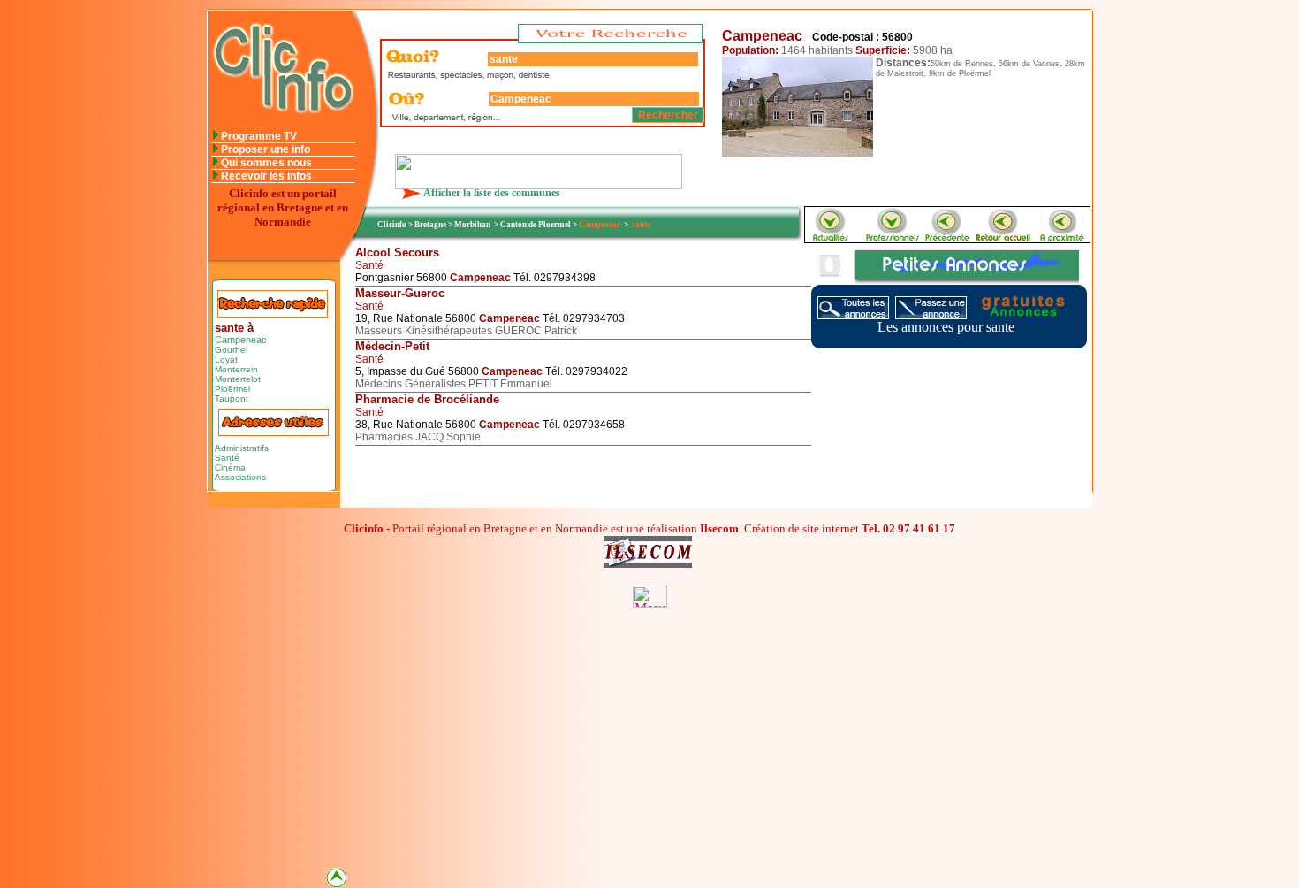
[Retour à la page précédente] (948, 237)
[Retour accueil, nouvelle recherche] (281, 125)
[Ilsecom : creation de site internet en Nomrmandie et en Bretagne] (538, 184)
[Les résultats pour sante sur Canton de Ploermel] (1062, 237)
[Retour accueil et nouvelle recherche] (1005, 237)
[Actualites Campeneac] (829, 237)
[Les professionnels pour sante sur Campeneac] (892, 237)
